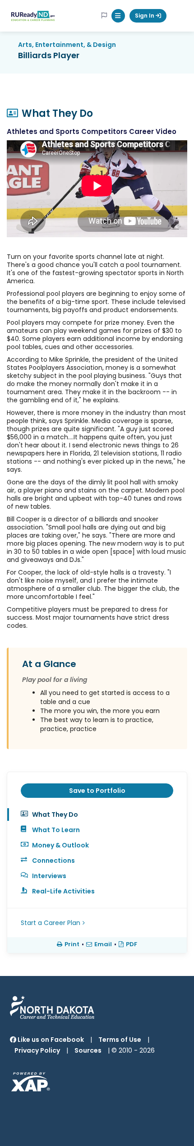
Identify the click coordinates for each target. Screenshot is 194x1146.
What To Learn (56, 829)
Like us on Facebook (50, 1040)
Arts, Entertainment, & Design (67, 44)
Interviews (49, 875)
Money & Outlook (60, 845)
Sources (88, 1050)
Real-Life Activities (63, 891)
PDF (131, 944)
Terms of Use (119, 1040)
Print (72, 944)
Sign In (145, 15)
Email (103, 944)
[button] (118, 16)
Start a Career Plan (50, 922)
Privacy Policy (37, 1050)
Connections (53, 860)
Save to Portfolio (97, 790)
